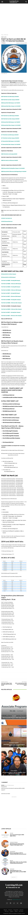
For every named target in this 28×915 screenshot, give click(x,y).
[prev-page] (2, 778)
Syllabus (16, 911)
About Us (5, 909)
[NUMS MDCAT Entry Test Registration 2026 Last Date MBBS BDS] (5, 871)
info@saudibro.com (16, 899)
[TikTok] (14, 903)
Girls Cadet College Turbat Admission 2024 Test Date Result (6, 684)
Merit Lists (6, 34)
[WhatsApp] (17, 903)
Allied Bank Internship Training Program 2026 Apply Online (14, 745)
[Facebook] (7, 903)
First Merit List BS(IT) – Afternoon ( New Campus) (11, 315)
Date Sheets (21, 911)
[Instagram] (10, 903)
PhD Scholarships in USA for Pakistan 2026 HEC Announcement (14, 773)
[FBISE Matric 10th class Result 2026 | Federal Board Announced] (5, 862)
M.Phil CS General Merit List (7, 221)
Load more (13, 877)
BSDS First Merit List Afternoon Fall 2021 (9, 160)
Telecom (11, 833)
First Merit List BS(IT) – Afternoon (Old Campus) (11, 296)
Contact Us (10, 909)
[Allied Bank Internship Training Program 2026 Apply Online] (14, 733)
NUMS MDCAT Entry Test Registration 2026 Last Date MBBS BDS (18, 871)
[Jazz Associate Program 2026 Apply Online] (14, 705)
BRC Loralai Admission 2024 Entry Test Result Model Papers (21, 684)
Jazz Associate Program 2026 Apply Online (14, 717)
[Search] (26, 1)
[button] (2, 1)
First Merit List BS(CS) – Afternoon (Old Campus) (11, 290)
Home (2, 34)
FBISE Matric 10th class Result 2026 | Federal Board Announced (18, 862)
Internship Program (14, 742)
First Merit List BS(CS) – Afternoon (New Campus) (11, 309)
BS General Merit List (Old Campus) (8, 277)
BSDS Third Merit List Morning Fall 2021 (9, 154)
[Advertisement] (14, 20)
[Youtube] (21, 903)
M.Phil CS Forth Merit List (6, 218)
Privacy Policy (15, 909)
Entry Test (21, 909)
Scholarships (14, 770)
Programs (11, 911)
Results (11, 860)
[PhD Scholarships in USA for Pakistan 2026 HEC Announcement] (14, 761)
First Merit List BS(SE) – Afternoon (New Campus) (11, 302)
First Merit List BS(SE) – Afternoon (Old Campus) (11, 283)
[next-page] (4, 778)
